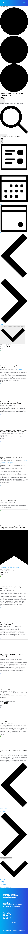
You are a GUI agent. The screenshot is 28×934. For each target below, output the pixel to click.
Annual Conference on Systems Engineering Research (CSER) (11, 402)
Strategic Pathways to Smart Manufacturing (10, 623)
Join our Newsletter (10, 896)
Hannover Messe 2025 (8, 500)
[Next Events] (14, 323)
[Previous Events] (14, 277)
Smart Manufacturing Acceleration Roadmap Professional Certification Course (12, 527)
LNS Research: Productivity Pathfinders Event (13, 751)
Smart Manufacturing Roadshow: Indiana (11, 366)
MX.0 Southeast (5, 689)
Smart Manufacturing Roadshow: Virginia (11, 457)
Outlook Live (3, 884)
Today (1, 324)
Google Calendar (4, 879)
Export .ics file (3, 886)
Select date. (3, 344)
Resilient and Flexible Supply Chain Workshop (12, 655)
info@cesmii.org (16, 906)
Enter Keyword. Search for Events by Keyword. (12, 103)
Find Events (3, 135)
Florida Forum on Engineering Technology (10, 587)
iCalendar (2, 881)
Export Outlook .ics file (5, 887)
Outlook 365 (3, 882)
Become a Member (10, 894)
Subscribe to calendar (6, 858)
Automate (3, 721)
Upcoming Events (9, 897)
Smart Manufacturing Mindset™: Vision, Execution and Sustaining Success (14, 430)
